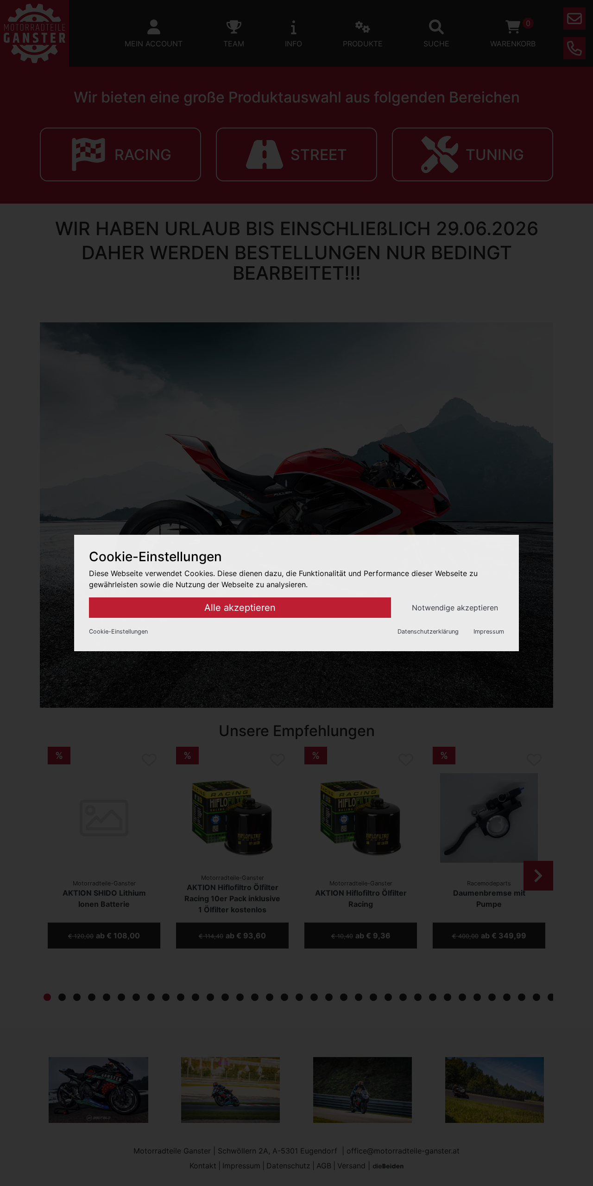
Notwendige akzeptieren (455, 607)
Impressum (488, 631)
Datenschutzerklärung (428, 631)
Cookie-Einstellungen (118, 631)
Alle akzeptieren (240, 607)
